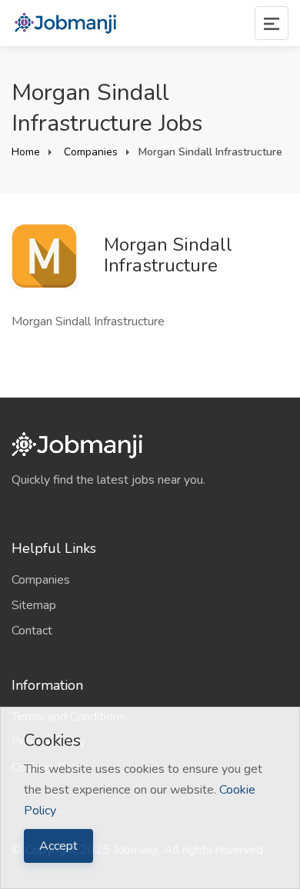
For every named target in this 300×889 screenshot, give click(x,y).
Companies (89, 152)
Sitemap (34, 605)
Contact (32, 630)
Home (26, 152)
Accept (58, 845)
